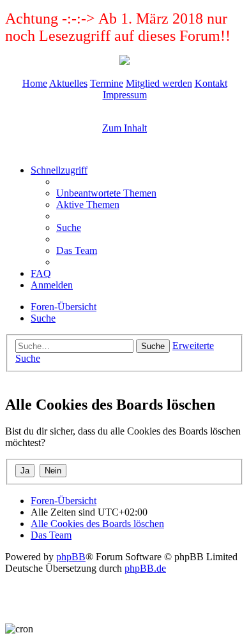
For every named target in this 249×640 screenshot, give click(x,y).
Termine (106, 83)
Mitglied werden (159, 83)
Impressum (125, 94)
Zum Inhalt (124, 128)
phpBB (71, 556)
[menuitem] (106, 193)
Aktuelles (68, 83)
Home (34, 83)
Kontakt (211, 83)
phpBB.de (145, 568)
